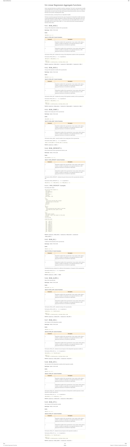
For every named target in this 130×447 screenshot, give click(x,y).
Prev (10, 0)
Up (6, 0)
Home (4, 0)
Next (8, 0)
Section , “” (54, 64)
